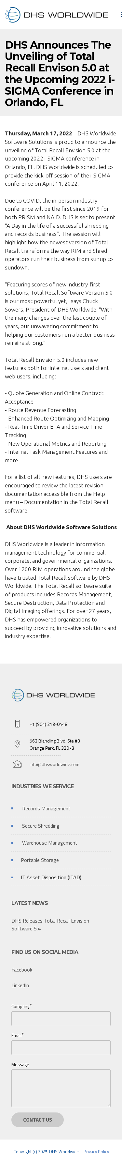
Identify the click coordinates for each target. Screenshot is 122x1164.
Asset (34, 877)
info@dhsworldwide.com (54, 764)
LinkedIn (20, 985)
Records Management (46, 808)
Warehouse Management (49, 843)
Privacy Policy (96, 1151)
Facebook (21, 969)
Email (16, 1035)
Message (20, 1064)
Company (20, 1006)
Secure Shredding (41, 826)
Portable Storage (40, 860)
